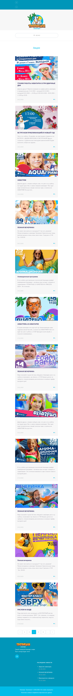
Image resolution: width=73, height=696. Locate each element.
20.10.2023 (20, 527)
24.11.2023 (20, 291)
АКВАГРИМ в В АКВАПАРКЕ (28, 324)
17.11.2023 (20, 338)
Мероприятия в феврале (46, 678)
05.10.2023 (20, 576)
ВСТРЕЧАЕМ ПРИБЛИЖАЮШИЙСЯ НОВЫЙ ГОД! (36, 133)
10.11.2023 (20, 387)
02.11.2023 (20, 432)
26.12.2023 (20, 99)
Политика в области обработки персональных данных (36, 692)
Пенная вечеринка (24, 560)
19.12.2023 (20, 147)
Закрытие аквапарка (45, 666)
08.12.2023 (20, 243)
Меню (38, 35)
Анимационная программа (27, 277)
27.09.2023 (20, 624)
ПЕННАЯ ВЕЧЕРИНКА (25, 227)
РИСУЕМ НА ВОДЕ (24, 609)
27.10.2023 (20, 478)
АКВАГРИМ (21, 180)
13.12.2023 (20, 194)
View (36, 69)
